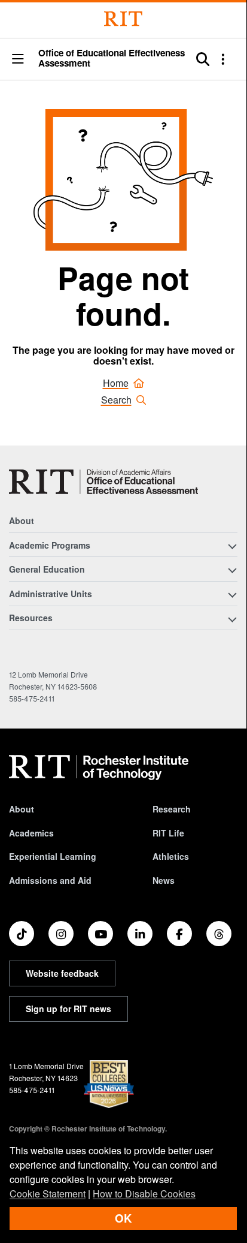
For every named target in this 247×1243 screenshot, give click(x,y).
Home (116, 383)
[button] (18, 59)
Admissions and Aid (50, 880)
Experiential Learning (52, 856)
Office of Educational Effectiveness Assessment (111, 58)
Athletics (171, 856)
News (164, 880)
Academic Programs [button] (49, 545)
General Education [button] (47, 569)
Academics (31, 833)
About (21, 520)
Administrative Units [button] (50, 594)
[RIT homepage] (98, 767)
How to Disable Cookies (144, 1193)
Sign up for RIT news (68, 1009)
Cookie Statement (48, 1193)
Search (116, 400)
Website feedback (62, 973)
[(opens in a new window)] (21, 933)
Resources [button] (31, 618)
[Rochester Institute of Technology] (123, 19)
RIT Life (168, 833)
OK (123, 1218)
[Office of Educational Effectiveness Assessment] (103, 481)
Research (172, 809)
